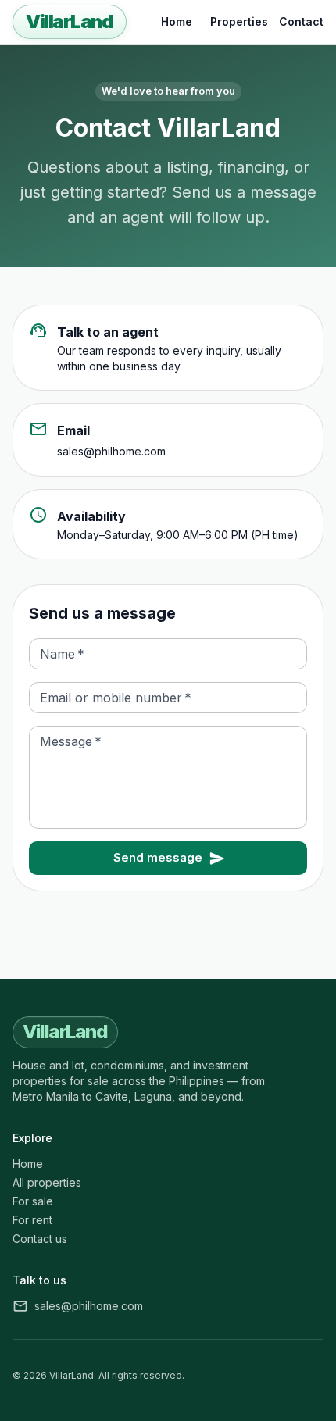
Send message (157, 857)
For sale (33, 1201)
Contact (301, 21)
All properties (47, 1182)
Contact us (40, 1238)
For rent (32, 1219)
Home (176, 21)
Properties (239, 21)
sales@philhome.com (111, 451)
